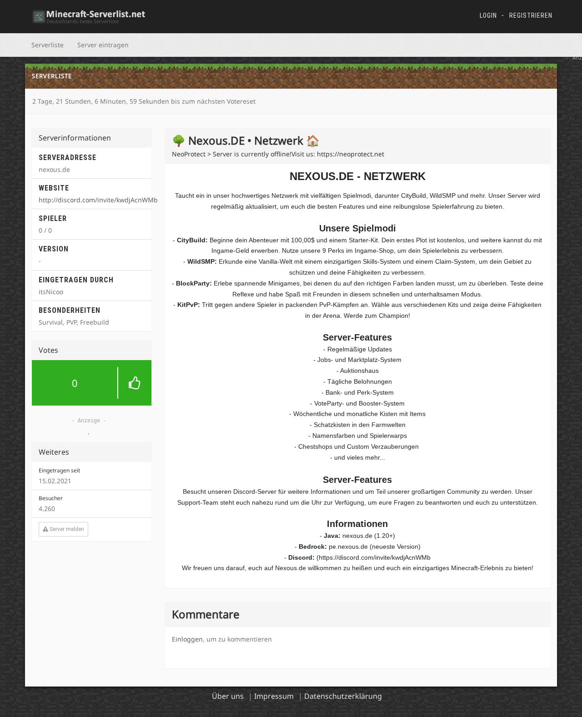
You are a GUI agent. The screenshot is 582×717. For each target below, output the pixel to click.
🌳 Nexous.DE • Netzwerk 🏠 (128, 76)
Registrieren (530, 15)
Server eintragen (103, 44)
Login (488, 15)
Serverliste (47, 44)
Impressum (274, 696)
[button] (91, 383)
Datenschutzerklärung (343, 696)
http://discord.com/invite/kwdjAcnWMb (98, 200)
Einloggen (187, 639)
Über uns (228, 696)
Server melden (66, 529)
